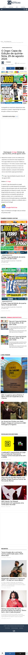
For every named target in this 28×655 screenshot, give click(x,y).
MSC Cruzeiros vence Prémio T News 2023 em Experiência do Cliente (12, 396)
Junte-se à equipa (14, 628)
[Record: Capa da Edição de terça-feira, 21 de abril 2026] (5, 325)
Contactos (21, 628)
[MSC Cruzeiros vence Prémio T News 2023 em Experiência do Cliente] (14, 375)
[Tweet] (20, 653)
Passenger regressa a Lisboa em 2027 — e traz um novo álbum (13, 579)
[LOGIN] (26, 9)
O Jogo (14, 152)
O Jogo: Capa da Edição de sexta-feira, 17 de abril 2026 (13, 257)
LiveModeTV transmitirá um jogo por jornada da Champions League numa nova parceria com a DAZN (13, 455)
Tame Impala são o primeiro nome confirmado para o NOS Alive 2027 (12, 553)
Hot (17, 7)
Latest (4, 7)
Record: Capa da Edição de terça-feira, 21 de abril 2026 (17, 322)
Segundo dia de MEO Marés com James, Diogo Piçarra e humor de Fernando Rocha (13, 479)
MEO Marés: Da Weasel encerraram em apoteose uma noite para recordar (12, 502)
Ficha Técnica (7, 628)
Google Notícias (11, 207)
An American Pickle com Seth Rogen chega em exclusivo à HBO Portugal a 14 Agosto (13, 423)
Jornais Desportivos (7, 255)
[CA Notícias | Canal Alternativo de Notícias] (14, 631)
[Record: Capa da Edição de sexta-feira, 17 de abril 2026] (5, 340)
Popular (11, 7)
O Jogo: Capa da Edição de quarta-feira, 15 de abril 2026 (14, 304)
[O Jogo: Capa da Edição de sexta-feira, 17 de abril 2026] (14, 237)
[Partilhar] (10, 653)
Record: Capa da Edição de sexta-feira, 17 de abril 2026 (17, 338)
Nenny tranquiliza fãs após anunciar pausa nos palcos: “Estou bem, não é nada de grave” (13, 610)
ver (16, 116)
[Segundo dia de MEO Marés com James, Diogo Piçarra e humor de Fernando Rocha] (14, 469)
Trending (23, 7)
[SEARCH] (24, 9)
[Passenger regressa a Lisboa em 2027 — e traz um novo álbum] (14, 568)
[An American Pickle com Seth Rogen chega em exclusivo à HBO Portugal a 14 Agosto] (14, 410)
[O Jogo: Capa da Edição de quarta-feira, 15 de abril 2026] (14, 284)
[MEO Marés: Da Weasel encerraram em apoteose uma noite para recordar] (14, 492)
